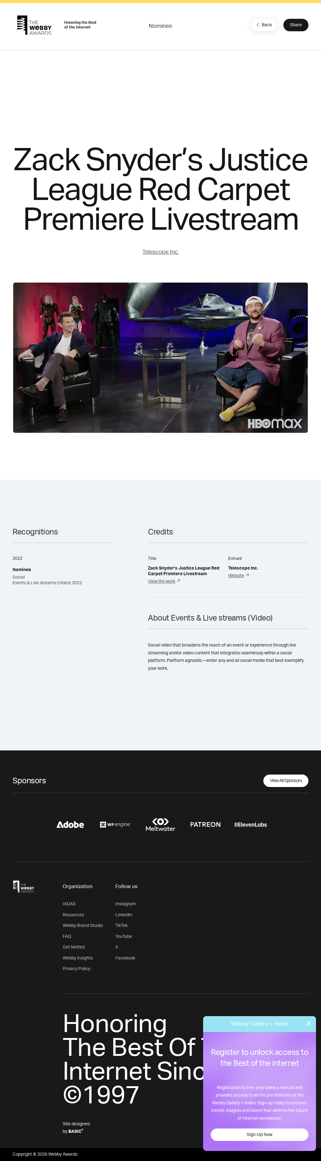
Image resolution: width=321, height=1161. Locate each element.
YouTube (123, 936)
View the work (161, 581)
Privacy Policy (76, 969)
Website (236, 576)
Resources (73, 915)
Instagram (125, 904)
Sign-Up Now (259, 1135)
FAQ (67, 936)
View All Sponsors (286, 781)
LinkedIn (123, 915)
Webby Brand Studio (83, 925)
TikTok (121, 925)
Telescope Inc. (160, 252)
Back (267, 25)
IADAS (69, 904)
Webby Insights (78, 958)
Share (296, 25)
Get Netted (74, 947)
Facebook (125, 958)
